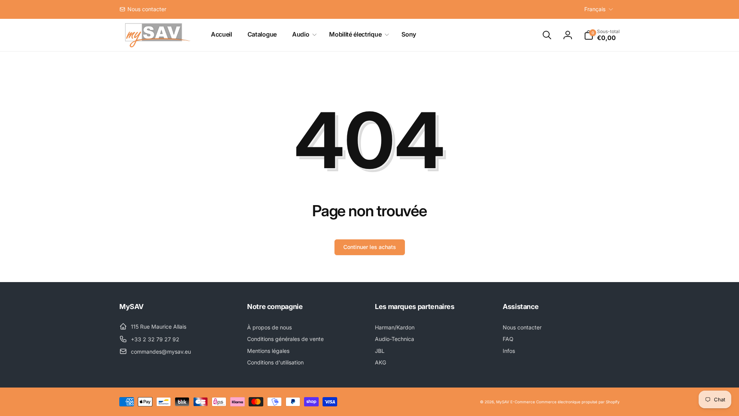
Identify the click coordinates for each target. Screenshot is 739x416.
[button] (302, 34)
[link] (142, 9)
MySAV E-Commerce (515, 401)
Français (594, 9)
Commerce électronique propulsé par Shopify (578, 401)
